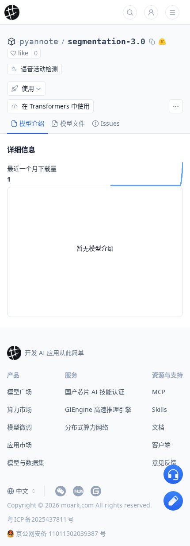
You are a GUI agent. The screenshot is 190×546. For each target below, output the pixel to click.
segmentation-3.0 (106, 41)
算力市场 (19, 409)
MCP (158, 391)
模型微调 (19, 427)
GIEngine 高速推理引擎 (98, 409)
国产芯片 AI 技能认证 (94, 391)
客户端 (161, 445)
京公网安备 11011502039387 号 (61, 533)
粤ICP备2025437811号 (40, 519)
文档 (158, 427)
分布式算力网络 (86, 427)
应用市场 (19, 445)
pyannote (38, 41)
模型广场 (19, 391)
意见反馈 (164, 462)
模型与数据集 (25, 462)
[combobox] (22, 491)
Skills (159, 409)
